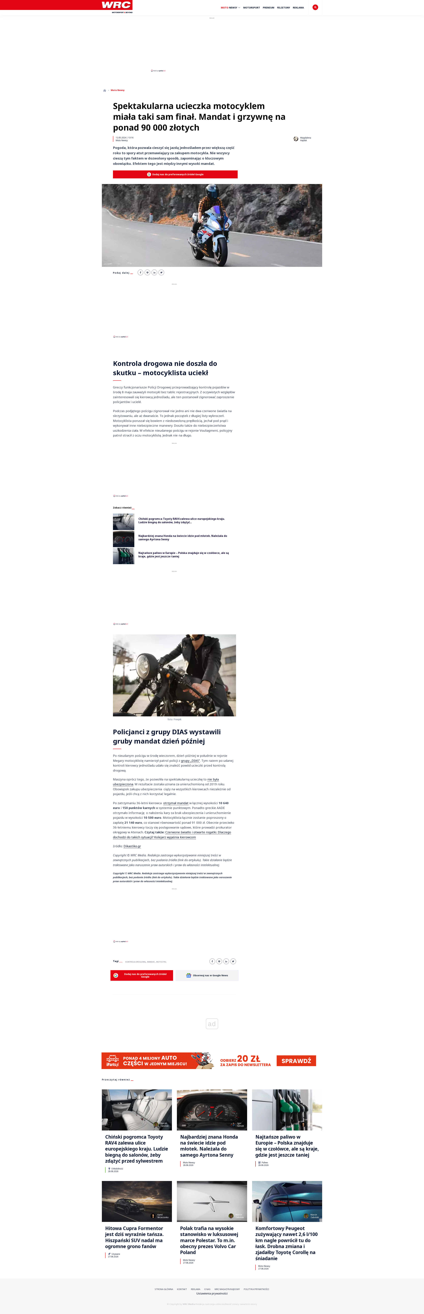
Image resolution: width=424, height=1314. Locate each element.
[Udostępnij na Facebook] (140, 272)
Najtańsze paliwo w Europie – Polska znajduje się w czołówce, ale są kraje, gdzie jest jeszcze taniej (287, 1146)
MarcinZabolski (164, 1124)
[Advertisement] (212, 44)
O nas (207, 1289)
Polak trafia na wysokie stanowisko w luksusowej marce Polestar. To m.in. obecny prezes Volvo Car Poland (209, 1240)
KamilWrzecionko (313, 1124)
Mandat (151, 962)
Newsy (229, 7)
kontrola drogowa (135, 962)
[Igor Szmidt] (232, 1124)
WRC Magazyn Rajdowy (227, 1289)
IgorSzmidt (240, 1124)
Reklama (298, 7)
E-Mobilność (117, 1168)
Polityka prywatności (256, 1289)
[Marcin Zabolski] (155, 1124)
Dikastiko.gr (132, 846)
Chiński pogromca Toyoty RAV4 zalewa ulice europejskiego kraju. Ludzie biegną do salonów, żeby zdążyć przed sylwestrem (136, 1149)
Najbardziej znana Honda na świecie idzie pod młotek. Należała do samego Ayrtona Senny (209, 1146)
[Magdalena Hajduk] (295, 138)
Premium (268, 7)
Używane (115, 1254)
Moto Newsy (122, 140)
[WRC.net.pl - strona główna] (104, 90)
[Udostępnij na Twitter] (161, 272)
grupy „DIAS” (190, 760)
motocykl (161, 962)
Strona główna (164, 1289)
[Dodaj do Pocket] (147, 272)
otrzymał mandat (175, 803)
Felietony (283, 7)
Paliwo (264, 1162)
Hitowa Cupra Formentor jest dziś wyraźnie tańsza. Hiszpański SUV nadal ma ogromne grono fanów (134, 1237)
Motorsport (251, 7)
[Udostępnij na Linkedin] (154, 272)
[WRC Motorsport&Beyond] (117, 15)
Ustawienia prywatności (212, 1293)
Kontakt (182, 1289)
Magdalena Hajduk (305, 139)
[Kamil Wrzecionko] (303, 1124)
